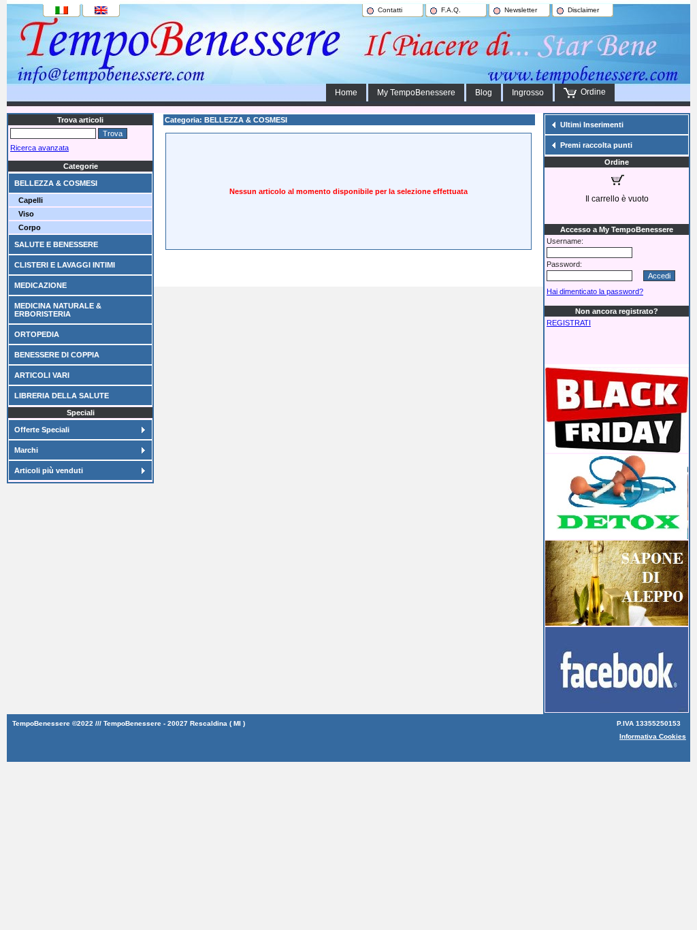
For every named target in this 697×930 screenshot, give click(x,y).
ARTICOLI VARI (41, 375)
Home (346, 92)
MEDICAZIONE (40, 285)
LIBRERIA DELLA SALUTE (61, 395)
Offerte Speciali (41, 430)
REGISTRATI (569, 323)
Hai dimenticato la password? (595, 291)
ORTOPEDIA (36, 334)
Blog (483, 92)
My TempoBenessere (416, 92)
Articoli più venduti (48, 470)
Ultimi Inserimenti (591, 125)
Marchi (26, 450)
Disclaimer (583, 10)
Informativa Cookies (652, 736)
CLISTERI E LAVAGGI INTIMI (64, 265)
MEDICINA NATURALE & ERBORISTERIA (57, 310)
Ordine (591, 92)
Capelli (28, 200)
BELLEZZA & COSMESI (55, 183)
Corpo (27, 227)
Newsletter (520, 10)
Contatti (390, 10)
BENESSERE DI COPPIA (56, 355)
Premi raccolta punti (596, 145)
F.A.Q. (451, 10)
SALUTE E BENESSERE (56, 244)
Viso (24, 214)
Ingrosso (528, 92)
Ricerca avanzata (39, 148)
